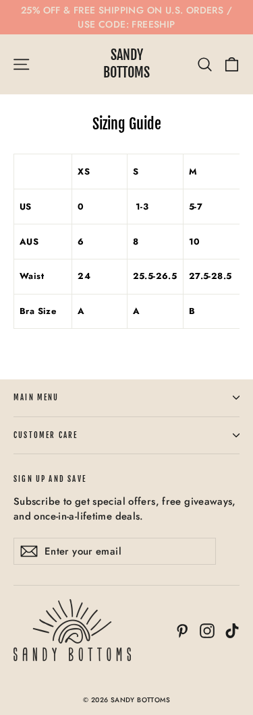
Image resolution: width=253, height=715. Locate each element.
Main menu (36, 397)
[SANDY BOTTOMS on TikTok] (232, 630)
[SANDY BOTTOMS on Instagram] (207, 630)
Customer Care (45, 435)
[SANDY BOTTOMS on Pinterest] (182, 630)
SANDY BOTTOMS (126, 63)
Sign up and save (49, 479)
